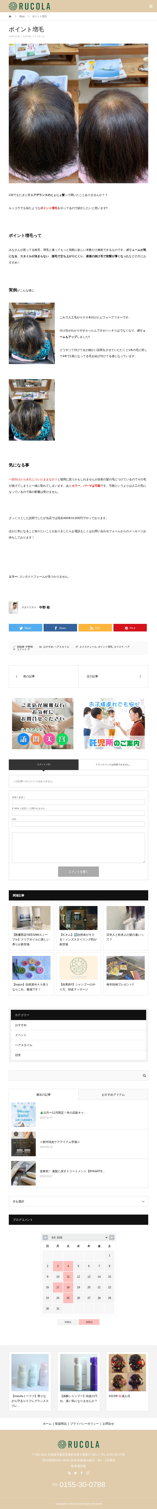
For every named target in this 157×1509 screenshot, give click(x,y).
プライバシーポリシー (84, 1423)
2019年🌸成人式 (101, 1396)
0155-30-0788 (82, 1484)
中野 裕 (44, 607)
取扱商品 (61, 1423)
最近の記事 (43, 1094)
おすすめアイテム (113, 1094)
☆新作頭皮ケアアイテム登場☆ (60, 1142)
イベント (21, 1035)
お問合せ (108, 1423)
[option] (60, 1381)
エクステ (119, 646)
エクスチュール (88, 646)
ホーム (47, 1423)
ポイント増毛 (105, 646)
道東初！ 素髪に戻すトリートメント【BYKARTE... (72, 1171)
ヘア (127, 646)
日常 (18, 1055)
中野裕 (29, 646)
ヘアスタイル (38, 36)
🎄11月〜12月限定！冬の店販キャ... (63, 1112)
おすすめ (27, 36)
